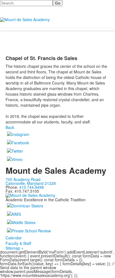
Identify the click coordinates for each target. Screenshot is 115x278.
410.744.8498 (31, 187)
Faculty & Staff (18, 243)
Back (10, 127)
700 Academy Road (23, 179)
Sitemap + (14, 248)
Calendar (14, 237)
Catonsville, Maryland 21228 (31, 183)
